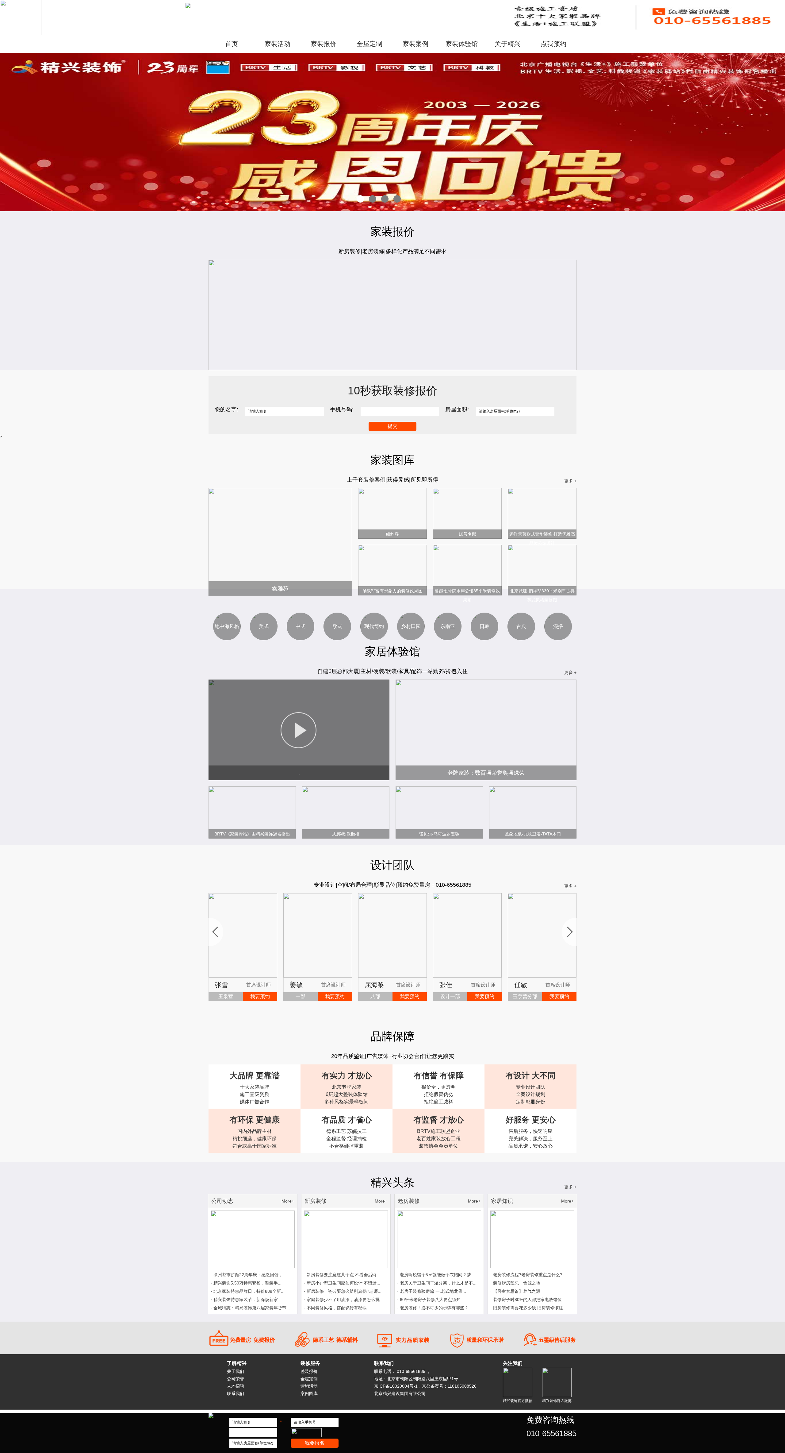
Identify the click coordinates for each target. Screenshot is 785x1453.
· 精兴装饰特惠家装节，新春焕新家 (244, 1299)
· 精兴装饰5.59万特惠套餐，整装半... (246, 1283)
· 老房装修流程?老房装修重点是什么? (526, 1274)
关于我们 (235, 1371)
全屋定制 (369, 43)
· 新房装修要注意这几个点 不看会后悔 (340, 1274)
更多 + (570, 481)
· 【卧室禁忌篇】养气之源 (515, 1291)
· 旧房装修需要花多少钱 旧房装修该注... (528, 1307)
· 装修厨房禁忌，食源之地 (515, 1283)
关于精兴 (507, 43)
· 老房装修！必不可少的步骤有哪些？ (433, 1307)
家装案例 (415, 43)
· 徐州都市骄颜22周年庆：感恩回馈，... (248, 1274)
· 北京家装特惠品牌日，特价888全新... (248, 1291)
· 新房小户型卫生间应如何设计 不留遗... (342, 1283)
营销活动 (309, 1386)
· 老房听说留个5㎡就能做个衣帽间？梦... (436, 1274)
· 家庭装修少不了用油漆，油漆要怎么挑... (343, 1299)
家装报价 (323, 43)
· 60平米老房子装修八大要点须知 (429, 1299)
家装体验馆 (462, 43)
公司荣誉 (235, 1378)
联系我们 (235, 1393)
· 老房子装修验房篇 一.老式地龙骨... (431, 1291)
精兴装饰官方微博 (557, 1401)
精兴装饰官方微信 (517, 1401)
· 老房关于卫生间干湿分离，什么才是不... (437, 1283)
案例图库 (309, 1393)
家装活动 (277, 43)
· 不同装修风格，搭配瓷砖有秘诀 (335, 1307)
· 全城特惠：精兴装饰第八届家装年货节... (250, 1307)
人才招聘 (235, 1386)
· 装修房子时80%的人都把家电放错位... (527, 1299)
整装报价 (309, 1371)
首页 (231, 43)
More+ (287, 1201)
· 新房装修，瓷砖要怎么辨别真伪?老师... (342, 1291)
